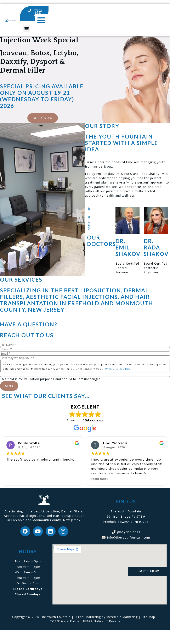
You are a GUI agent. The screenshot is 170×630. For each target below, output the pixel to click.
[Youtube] (38, 531)
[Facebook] (25, 531)
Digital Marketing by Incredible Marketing (106, 617)
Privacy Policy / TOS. (118, 368)
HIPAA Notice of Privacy (101, 621)
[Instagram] (63, 531)
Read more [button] (99, 479)
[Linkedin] (51, 531)
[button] (26, 28)
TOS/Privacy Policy (64, 621)
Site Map (148, 617)
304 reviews (93, 420)
